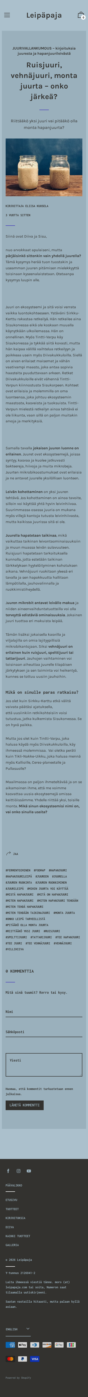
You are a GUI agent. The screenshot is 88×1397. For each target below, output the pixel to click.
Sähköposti (15, 1024)
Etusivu (11, 1200)
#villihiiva (15, 949)
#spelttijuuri (16, 937)
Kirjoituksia (15, 1218)
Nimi (9, 1004)
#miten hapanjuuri (20, 900)
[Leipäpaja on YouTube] (28, 1171)
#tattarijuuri (41, 937)
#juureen (42, 876)
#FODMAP (39, 870)
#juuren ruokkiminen (51, 882)
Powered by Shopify (18, 1377)
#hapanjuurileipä (19, 876)
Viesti (11, 1046)
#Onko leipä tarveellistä (25, 919)
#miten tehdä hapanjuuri (24, 906)
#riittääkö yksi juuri (23, 931)
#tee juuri (14, 943)
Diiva (10, 1227)
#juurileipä (15, 888)
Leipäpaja (44, 15)
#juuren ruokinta (19, 882)
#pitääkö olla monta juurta (27, 925)
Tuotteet (12, 1209)
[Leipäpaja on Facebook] (8, 1171)
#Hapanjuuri (58, 870)
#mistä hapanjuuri (20, 894)
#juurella (59, 876)
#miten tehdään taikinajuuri (28, 913)
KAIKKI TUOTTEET (18, 1236)
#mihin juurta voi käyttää (47, 888)
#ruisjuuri (52, 931)
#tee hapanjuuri (67, 937)
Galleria (12, 1245)
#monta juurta (64, 913)
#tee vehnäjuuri (38, 943)
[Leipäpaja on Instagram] (18, 1171)
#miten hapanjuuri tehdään (57, 900)
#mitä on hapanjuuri (52, 894)
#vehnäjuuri (63, 943)
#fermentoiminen (18, 870)
